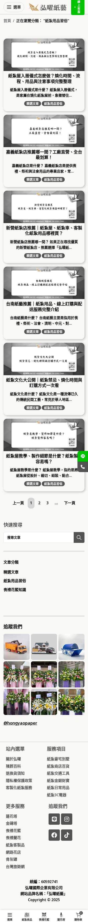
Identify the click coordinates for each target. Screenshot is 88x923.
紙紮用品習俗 (53, 103)
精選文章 (33, 103)
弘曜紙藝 (56, 893)
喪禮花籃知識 (15, 589)
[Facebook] (54, 835)
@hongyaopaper (20, 723)
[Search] (79, 537)
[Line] (54, 819)
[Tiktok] (66, 835)
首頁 (7, 20)
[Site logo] (47, 6)
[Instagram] (66, 819)
